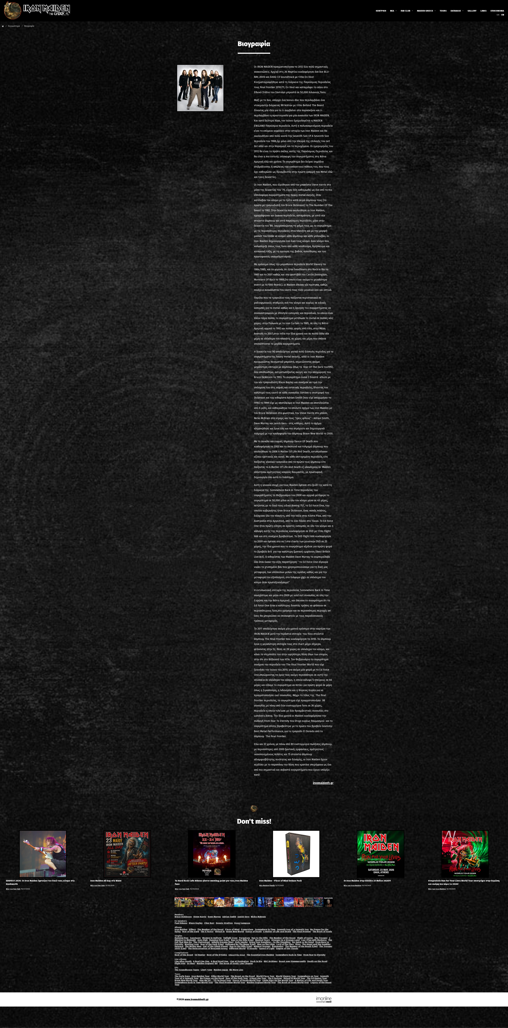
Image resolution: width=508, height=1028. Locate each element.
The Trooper (320, 938)
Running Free (181, 938)
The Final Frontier (302, 931)
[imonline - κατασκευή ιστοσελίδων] (323, 999)
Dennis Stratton (224, 923)
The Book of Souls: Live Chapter (236, 963)
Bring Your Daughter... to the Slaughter (270, 942)
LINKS (483, 11)
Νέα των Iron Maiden (352, 885)
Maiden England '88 (207, 963)
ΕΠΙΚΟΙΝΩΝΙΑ (497, 11)
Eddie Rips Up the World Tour (277, 980)
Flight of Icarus (305, 938)
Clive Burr (209, 923)
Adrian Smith (229, 916)
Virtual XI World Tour (294, 978)
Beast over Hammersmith (292, 961)
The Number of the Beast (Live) (301, 946)
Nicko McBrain (258, 916)
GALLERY (472, 11)
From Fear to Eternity (314, 955)
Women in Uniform (212, 938)
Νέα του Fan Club (13, 889)
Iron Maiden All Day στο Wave (105, 880)
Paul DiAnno (181, 923)
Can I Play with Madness (314, 940)
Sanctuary (195, 938)
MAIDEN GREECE (425, 11)
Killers (192, 929)
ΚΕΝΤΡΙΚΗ (381, 11)
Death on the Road (317, 961)
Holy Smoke (241, 942)
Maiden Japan (221, 970)
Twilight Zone (230, 938)
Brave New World (235, 931)
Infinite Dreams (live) (222, 942)
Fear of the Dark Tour (237, 978)
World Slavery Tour (286, 976)
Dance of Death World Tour (247, 980)
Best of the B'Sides (217, 955)
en (502, 15)
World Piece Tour (265, 976)
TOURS (443, 11)
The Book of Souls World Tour (293, 982)
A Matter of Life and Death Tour (311, 980)
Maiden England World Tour (261, 982)
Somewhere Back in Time (289, 955)
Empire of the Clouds (287, 948)
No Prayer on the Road (212, 978)
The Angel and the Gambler (316, 944)
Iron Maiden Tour (201, 976)
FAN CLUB (405, 11)
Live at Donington (239, 961)
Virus (298, 944)
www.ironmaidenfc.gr (197, 999)
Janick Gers (243, 916)
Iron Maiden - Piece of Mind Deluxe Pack (280, 880)
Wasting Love (192, 944)
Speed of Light (267, 948)
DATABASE (456, 11)
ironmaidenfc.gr (323, 783)
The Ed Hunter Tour (317, 978)
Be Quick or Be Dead (303, 942)
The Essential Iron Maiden (260, 955)
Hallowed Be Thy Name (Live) (240, 944)
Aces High (203, 940)
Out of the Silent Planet (215, 946)
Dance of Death (254, 931)
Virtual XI (220, 931)
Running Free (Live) (219, 940)
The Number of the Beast (210, 929)
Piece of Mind (232, 929)
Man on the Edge (266, 944)
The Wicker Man (193, 946)
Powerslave (247, 929)
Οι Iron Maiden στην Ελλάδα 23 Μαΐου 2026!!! (367, 880)
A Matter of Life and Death (277, 931)
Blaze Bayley (196, 923)
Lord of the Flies (285, 944)
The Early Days (182, 976)
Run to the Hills (259, 938)
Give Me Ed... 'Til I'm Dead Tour (215, 980)
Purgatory (244, 938)
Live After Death (183, 961)
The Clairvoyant (201, 942)
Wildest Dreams (262, 946)
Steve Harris (199, 916)
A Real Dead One (219, 961)
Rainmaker (278, 946)
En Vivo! (191, 963)
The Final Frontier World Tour (230, 982)
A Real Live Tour (258, 978)
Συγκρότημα (14, 26)
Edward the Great (237, 955)
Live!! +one (206, 970)
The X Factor (207, 931)
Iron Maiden (181, 929)
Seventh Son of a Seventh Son (293, 929)
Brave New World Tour (186, 980)
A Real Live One (201, 961)
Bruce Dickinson (183, 916)
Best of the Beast (184, 955)
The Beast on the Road (243, 976)
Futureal (179, 946)
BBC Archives (270, 961)
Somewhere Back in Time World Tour (194, 982)
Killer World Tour (220, 976)
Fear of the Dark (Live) (212, 944)
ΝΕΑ (392, 11)
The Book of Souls (322, 931)
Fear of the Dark (190, 931)
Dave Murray (214, 916)
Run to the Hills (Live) (242, 940)
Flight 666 (180, 963)
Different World (237, 948)
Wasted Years (262, 940)
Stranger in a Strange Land (285, 940)
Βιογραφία (29, 26)
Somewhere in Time (265, 929)
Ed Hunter (200, 955)
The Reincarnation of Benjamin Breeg (208, 948)
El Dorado (252, 948)
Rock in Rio (256, 961)
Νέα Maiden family (267, 885)
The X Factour (275, 978)
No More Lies (236, 970)
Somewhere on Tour (308, 976)
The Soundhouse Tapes (187, 970)
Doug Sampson (242, 923)
